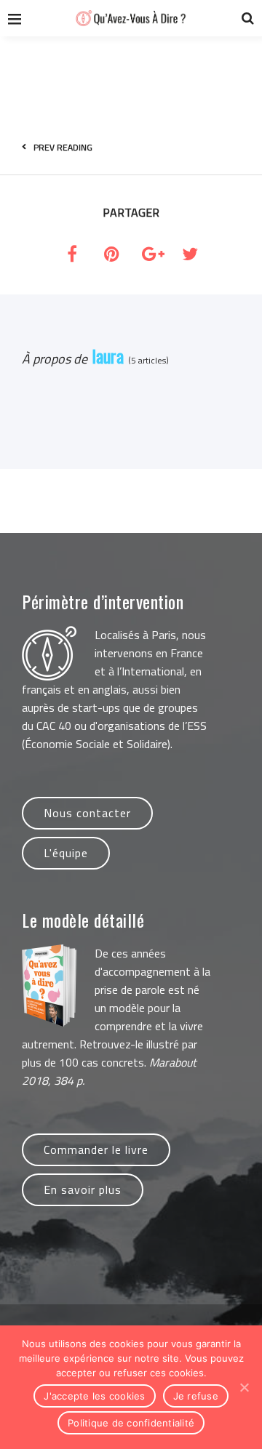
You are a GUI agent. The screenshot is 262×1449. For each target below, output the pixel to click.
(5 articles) (146, 360)
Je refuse (195, 1396)
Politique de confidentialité (131, 1423)
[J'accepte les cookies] (244, 1387)
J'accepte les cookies (94, 1396)
